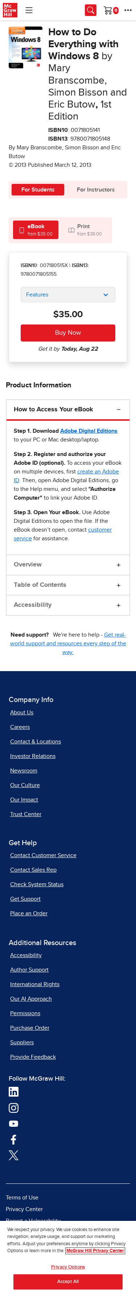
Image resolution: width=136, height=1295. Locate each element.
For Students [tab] (38, 190)
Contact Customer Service (43, 855)
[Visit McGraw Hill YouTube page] (13, 1123)
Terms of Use (22, 1198)
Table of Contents (40, 585)
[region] (68, 1258)
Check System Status (36, 884)
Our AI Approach (31, 999)
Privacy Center (24, 1209)
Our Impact (24, 800)
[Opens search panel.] (90, 10)
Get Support (25, 899)
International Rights (34, 984)
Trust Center (25, 814)
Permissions (25, 1013)
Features (37, 295)
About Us (21, 712)
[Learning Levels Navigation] (29, 10)
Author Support (29, 970)
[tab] (35, 230)
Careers (20, 727)
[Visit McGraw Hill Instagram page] (13, 1107)
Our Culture (25, 785)
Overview (28, 564)
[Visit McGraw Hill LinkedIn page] (13, 1091)
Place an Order (29, 913)
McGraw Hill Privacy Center (95, 1250)
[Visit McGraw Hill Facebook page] (13, 1139)
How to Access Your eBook (53, 409)
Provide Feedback (33, 1057)
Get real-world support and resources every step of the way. (68, 643)
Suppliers (22, 1042)
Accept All (68, 1281)
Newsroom (23, 771)
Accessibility (32, 605)
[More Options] (128, 10)
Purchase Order (29, 1028)
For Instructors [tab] (96, 190)
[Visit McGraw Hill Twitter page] (13, 1155)
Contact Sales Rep (33, 870)
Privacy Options (68, 1267)
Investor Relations (32, 756)
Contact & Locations (35, 742)
